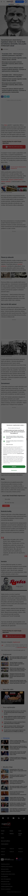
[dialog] (14, 448)
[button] (14, 445)
